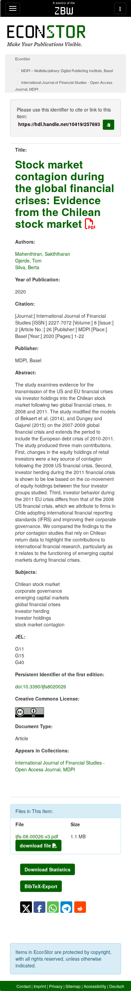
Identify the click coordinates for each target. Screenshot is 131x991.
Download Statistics (48, 869)
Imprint (40, 986)
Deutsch (116, 986)
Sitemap (73, 986)
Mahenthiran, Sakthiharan (42, 253)
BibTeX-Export (41, 886)
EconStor (22, 58)
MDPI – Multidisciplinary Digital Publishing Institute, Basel (67, 70)
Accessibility (95, 986)
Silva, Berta (27, 267)
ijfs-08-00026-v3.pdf (36, 836)
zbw (64, 10)
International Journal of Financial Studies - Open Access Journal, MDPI (60, 766)
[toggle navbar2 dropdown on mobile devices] (120, 8)
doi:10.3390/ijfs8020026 (40, 686)
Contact (23, 986)
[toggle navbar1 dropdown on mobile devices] (12, 8)
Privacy (55, 986)
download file (36, 845)
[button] (26, 907)
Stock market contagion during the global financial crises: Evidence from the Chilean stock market (64, 193)
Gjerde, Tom (28, 260)
